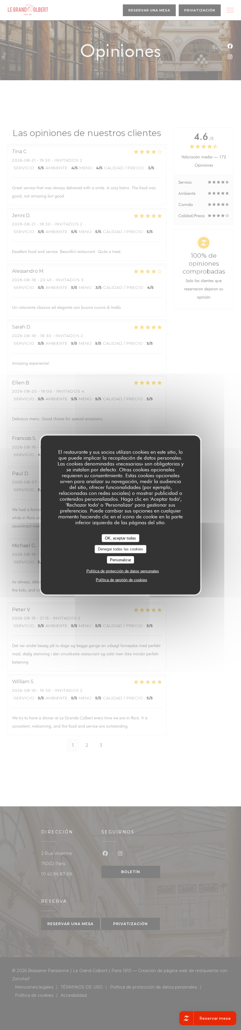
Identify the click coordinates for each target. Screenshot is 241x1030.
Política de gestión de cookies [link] (121, 580)
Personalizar (120, 559)
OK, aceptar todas (120, 538)
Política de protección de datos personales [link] (122, 571)
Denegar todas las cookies (120, 549)
